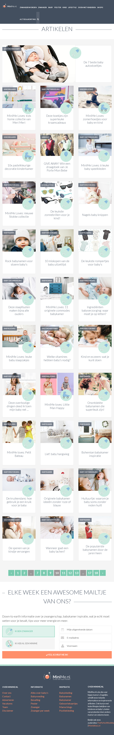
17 (89, 573)
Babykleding (65, 692)
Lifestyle (72, 7)
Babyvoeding (37, 696)
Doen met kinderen (87, 7)
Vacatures (7, 703)
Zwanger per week (40, 710)
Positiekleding (66, 710)
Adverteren (8, 699)
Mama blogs (65, 707)
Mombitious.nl (94, 725)
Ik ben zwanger (24, 631)
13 (76, 573)
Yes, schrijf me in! (58, 654)
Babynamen (65, 696)
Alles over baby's (39, 692)
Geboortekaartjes (68, 703)
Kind (64, 7)
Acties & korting (28, 19)
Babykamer (65, 699)
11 (63, 573)
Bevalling (35, 699)
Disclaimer (7, 710)
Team (5, 707)
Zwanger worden (28, 7)
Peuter (57, 7)
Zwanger (42, 7)
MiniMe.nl (9, 6)
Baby (50, 7)
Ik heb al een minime (26, 643)
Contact (6, 696)
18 (96, 573)
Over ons (6, 692)
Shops (100, 7)
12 (70, 573)
